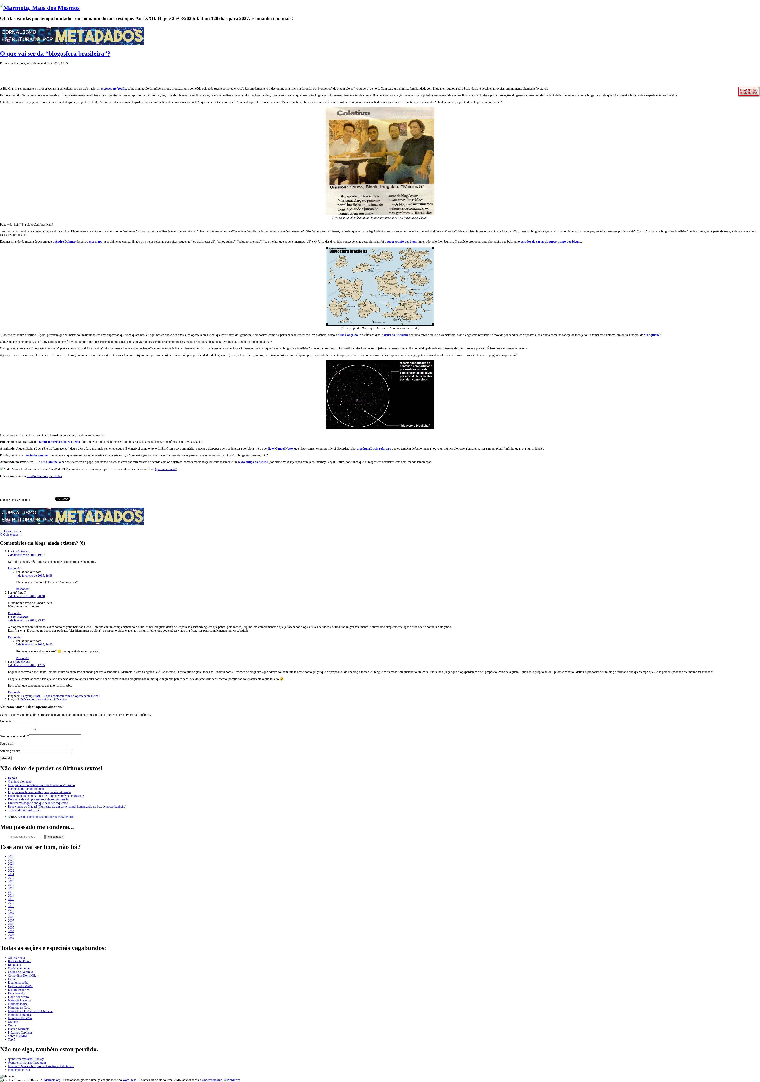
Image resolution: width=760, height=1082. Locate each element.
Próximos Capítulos (20, 1032)
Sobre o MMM (17, 1036)
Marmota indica (18, 1004)
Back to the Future (19, 961)
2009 (11, 913)
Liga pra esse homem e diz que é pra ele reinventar (39, 792)
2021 (11, 874)
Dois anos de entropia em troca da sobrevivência (38, 799)
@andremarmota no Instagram (27, 1062)
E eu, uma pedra (18, 982)
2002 (11, 938)
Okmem (13, 1021)
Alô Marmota (16, 957)
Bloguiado (14, 964)
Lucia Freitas (21, 551)
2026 (11, 856)
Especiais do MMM (20, 986)
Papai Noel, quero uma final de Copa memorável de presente (46, 795)
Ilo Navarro (20, 616)
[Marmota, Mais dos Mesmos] (40, 7)
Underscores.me (212, 1080)
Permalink (55, 476)
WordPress (129, 1080)
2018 (11, 881)
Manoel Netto (21, 661)
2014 (11, 895)
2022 (11, 870)
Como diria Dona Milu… (24, 975)
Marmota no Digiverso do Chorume (30, 1011)
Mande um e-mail (19, 1069)
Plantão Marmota (37, 476)
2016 (11, 888)
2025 (11, 860)
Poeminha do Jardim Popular (26, 788)
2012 (11, 902)
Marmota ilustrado (19, 1000)
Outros (12, 1025)
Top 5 (11, 1039)
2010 (11, 909)
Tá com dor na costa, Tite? (24, 810)
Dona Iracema (11, 531)
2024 (11, 863)
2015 (11, 892)
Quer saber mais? (166, 469)
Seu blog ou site (10, 751)
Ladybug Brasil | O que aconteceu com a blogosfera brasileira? (60, 696)
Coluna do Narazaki (20, 972)
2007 (11, 920)
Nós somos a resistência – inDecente (44, 699)
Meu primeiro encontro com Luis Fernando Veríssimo (41, 785)
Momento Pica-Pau (20, 1018)
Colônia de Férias (19, 968)
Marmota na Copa (19, 1007)
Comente (5, 721)
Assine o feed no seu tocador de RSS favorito (46, 816)
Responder (14, 568)
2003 (11, 934)
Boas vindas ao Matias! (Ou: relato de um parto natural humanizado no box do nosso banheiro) (67, 806)
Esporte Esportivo (19, 989)
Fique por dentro (18, 996)
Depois (12, 778)
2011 (11, 906)
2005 (11, 927)
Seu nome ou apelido (13, 736)
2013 (11, 899)
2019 (11, 877)
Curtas (12, 979)
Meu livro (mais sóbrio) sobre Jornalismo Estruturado (41, 1066)
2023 (11, 867)
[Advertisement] (72, 74)
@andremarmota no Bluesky (26, 1059)
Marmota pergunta (19, 1014)
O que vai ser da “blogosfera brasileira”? (55, 53)
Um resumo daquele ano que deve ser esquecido (38, 803)
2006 (11, 924)
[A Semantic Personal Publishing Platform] (232, 1080)
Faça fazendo (16, 993)
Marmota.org (52, 1080)
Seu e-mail (6, 743)
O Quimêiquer (11, 534)
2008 (11, 917)
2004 (11, 931)
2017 (11, 884)
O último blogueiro (20, 781)
